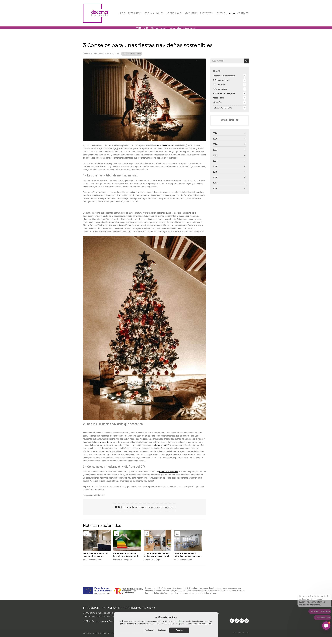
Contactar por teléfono (320, 610)
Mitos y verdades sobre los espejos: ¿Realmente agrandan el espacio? (95, 555)
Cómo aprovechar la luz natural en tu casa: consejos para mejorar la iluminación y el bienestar (187, 555)
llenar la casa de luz (103, 442)
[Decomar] (95, 13)
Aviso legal (87, 633)
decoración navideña (168, 471)
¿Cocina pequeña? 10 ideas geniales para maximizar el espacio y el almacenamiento (157, 555)
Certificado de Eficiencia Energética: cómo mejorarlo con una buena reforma (126, 555)
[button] (326, 625)
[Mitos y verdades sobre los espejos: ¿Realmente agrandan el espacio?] (97, 540)
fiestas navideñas (163, 445)
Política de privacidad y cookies (105, 633)
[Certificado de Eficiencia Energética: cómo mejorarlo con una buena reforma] (127, 540)
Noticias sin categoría (132, 54)
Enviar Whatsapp (323, 616)
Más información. (205, 623)
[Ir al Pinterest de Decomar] (246, 621)
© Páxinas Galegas (241, 633)
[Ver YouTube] (242, 621)
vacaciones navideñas (167, 145)
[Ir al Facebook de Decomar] (232, 621)
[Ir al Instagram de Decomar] (237, 621)
